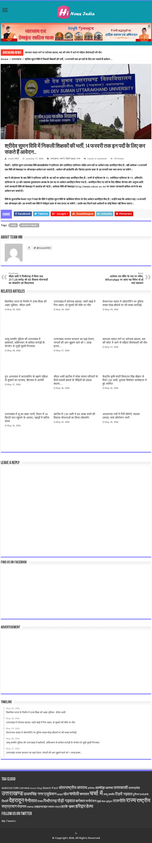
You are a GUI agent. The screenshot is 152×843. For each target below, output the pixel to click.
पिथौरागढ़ (50, 800)
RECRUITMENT (30, 225)
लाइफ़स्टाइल (41, 806)
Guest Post (50, 788)
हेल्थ (89, 806)
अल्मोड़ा (100, 788)
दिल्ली (5, 801)
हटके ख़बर (68, 806)
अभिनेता (91, 788)
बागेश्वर (80, 801)
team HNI (13, 158)
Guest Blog (36, 788)
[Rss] (76, 833)
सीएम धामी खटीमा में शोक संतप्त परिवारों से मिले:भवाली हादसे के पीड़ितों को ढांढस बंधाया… (76, 380)
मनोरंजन (91, 801)
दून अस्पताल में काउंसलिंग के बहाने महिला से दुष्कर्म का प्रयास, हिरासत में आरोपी (26, 378)
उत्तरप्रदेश (134, 788)
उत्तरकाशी (121, 787)
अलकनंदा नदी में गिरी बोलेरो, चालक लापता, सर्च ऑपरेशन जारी (121, 415)
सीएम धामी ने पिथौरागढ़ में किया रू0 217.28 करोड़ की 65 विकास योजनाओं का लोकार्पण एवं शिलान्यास (28, 278)
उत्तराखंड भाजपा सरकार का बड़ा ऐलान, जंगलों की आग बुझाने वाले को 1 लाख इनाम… (74, 342)
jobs (13, 225)
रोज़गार (21, 806)
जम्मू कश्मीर (109, 794)
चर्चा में (62, 158)
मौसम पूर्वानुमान (106, 801)
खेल (66, 794)
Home (4, 59)
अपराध (82, 787)
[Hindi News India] (76, 11)
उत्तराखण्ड (16, 59)
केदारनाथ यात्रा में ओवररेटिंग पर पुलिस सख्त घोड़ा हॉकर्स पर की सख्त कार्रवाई (123, 303)
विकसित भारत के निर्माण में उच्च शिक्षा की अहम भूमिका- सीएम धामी (26, 303)
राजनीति (119, 800)
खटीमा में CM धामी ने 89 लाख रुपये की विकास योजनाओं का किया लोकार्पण (74, 415)
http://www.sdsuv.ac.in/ (91, 186)
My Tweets (9, 821)
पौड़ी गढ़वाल (66, 800)
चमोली (74, 793)
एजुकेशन (50, 794)
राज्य (78, 158)
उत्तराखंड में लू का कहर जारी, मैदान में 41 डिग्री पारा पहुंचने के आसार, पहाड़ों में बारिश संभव (27, 417)
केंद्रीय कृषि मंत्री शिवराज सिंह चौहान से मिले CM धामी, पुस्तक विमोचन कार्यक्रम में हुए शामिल (125, 380)
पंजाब (40, 801)
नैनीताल (31, 800)
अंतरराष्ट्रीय (67, 787)
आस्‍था (109, 788)
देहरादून (16, 800)
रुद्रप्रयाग (9, 806)
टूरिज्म (136, 794)
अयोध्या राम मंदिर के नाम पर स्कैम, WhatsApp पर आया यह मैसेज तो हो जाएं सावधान (124, 278)
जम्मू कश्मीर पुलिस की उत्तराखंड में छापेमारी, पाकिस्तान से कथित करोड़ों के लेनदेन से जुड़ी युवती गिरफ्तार (25, 342)
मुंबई (99, 801)
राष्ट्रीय (143, 800)
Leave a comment (97, 158)
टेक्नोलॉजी (144, 794)
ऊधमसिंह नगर (34, 793)
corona (24, 787)
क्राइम (60, 794)
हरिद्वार (80, 806)
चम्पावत (84, 794)
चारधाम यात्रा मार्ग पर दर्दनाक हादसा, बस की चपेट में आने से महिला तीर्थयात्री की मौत (63, 52)
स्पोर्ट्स (58, 806)
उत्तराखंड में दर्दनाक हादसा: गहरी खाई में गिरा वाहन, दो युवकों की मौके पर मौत (74, 303)
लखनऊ (30, 806)
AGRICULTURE (10, 788)
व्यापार (51, 806)
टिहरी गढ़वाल (70, 158)
